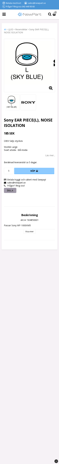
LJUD (10, 29)
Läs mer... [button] (50, 155)
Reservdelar (21, 29)
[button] (55, 14)
